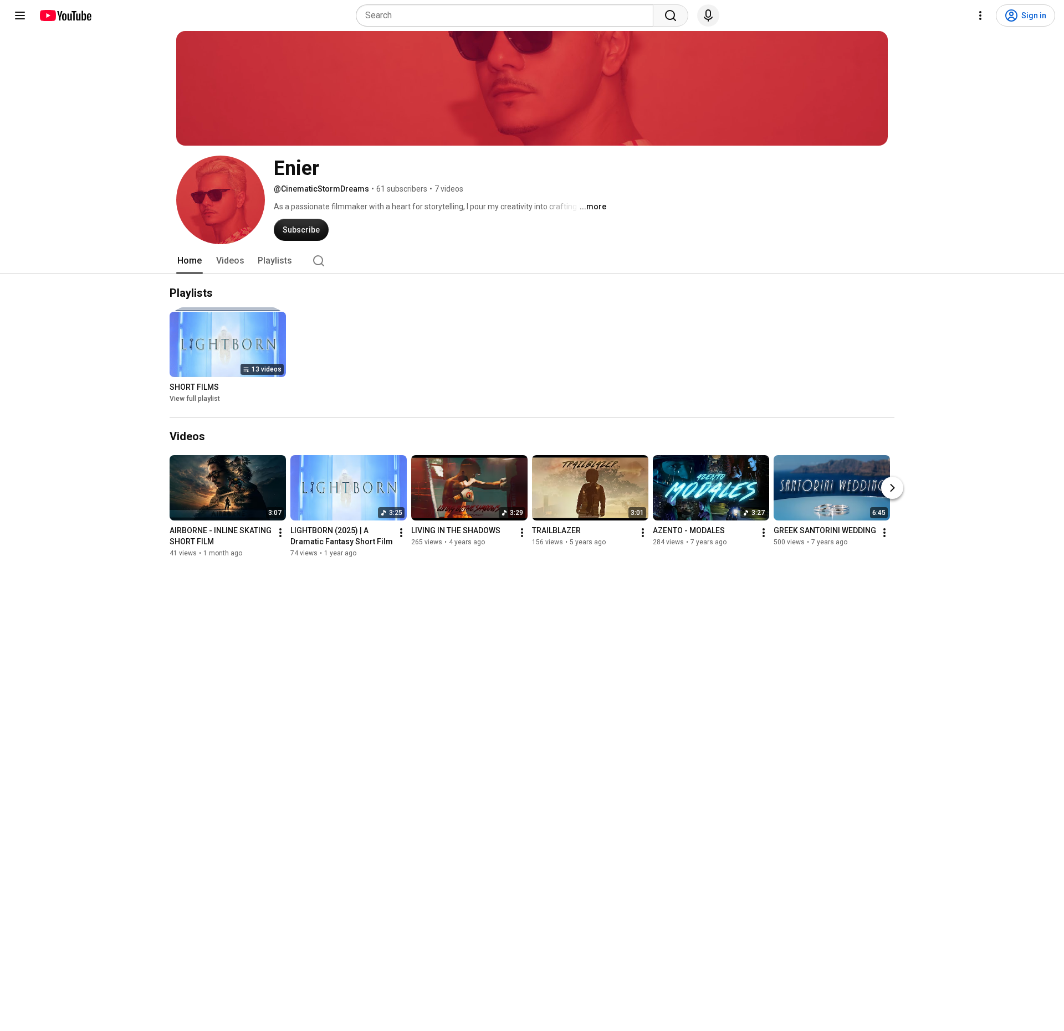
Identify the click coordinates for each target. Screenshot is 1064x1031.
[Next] (892, 488)
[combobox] (508, 15)
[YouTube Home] (65, 15)
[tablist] (532, 261)
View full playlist (195, 399)
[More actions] (280, 533)
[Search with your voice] (708, 15)
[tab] (189, 261)
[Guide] (20, 15)
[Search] (670, 15)
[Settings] (980, 15)
